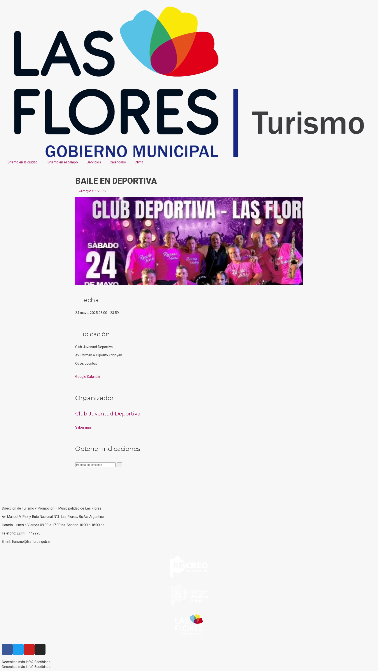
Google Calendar (87, 377)
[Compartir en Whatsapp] (76, 481)
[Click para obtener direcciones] (119, 465)
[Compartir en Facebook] (76, 472)
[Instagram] (40, 649)
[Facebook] (7, 649)
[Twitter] (18, 649)
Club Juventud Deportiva (107, 413)
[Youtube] (29, 649)
